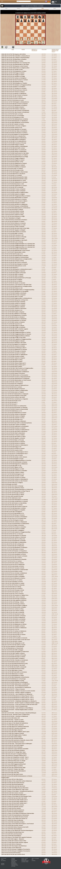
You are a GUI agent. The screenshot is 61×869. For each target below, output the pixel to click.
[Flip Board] (6, 47)
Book (6, 8)
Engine (18, 8)
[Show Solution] (2, 47)
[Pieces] (13, 47)
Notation (30, 8)
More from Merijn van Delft (55, 50)
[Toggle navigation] (2, 1)
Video (43, 8)
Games (54, 8)
